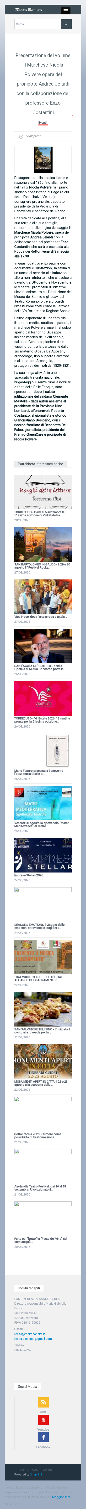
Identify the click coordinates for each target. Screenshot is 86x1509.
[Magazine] (28, 9)
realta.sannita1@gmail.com (33, 1338)
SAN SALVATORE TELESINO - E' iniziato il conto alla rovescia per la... (42, 1030)
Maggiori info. (61, 1497)
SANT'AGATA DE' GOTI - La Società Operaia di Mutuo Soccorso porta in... (40, 667)
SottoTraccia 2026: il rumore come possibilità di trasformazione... (37, 1135)
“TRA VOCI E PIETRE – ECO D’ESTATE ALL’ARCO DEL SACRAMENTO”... (39, 978)
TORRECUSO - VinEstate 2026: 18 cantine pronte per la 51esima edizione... (42, 720)
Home (24, 1469)
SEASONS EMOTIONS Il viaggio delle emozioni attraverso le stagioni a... (39, 926)
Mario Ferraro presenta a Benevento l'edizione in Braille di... (38, 772)
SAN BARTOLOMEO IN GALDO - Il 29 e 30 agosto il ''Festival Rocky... (42, 566)
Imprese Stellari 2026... (29, 875)
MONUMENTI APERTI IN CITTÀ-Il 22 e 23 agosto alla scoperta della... (41, 1083)
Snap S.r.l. (36, 1474)
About (35, 1469)
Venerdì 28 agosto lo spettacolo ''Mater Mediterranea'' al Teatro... (41, 824)
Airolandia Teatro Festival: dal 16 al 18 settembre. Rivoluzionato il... (40, 1188)
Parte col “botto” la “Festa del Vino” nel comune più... (40, 1240)
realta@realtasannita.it (29, 1334)
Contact (48, 1469)
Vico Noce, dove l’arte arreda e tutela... (40, 616)
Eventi (42, 122)
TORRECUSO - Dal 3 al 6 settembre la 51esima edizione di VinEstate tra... (39, 513)
